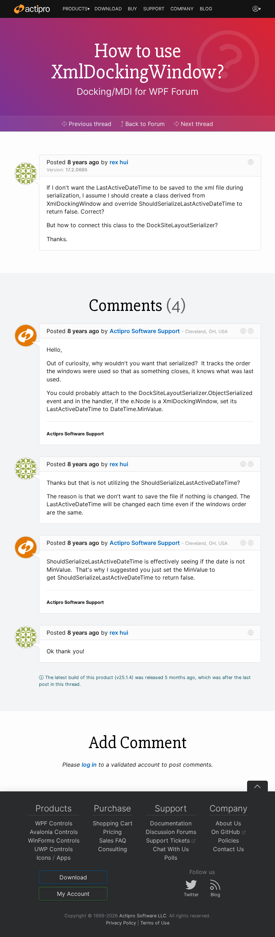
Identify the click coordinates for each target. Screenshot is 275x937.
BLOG (206, 8)
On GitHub (226, 831)
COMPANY (182, 8)
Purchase (112, 808)
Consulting (112, 849)
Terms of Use (154, 923)
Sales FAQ (112, 840)
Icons (44, 857)
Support (171, 808)
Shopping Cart (112, 823)
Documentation (171, 823)
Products (53, 808)
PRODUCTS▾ (76, 8)
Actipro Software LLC (142, 915)
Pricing (112, 831)
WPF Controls (53, 823)
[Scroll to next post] (251, 162)
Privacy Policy (121, 923)
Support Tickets (169, 840)
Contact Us (228, 849)
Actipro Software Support (145, 331)
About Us (228, 823)
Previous (89, 123)
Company (228, 808)
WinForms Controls (53, 840)
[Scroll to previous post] (243, 331)
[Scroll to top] (257, 786)
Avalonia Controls (54, 831)
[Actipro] (32, 9)
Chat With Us (171, 849)
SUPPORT (153, 8)
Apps (64, 857)
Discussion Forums (171, 831)
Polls (170, 857)
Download (73, 877)
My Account (73, 893)
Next (196, 123)
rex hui (119, 162)
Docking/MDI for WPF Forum (137, 91)
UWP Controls (53, 849)
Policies (228, 840)
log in (89, 764)
